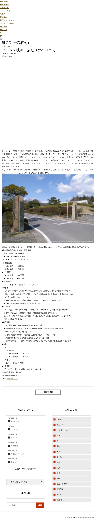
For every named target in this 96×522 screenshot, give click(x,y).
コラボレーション (63, 430)
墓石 (58, 436)
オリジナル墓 (5, 11)
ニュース (60, 425)
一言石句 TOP (48, 392)
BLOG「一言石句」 (7, 23)
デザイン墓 (4, 8)
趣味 (58, 462)
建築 (58, 446)
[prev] (87, 392)
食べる (59, 457)
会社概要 (3, 27)
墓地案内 (3, 17)
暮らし (59, 495)
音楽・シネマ (7, 46)
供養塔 (2, 14)
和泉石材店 (4, 1)
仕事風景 (60, 489)
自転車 (59, 419)
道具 (58, 473)
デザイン (60, 452)
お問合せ (3, 30)
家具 (58, 468)
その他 (59, 500)
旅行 (58, 478)
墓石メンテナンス (7, 20)
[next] (9, 392)
